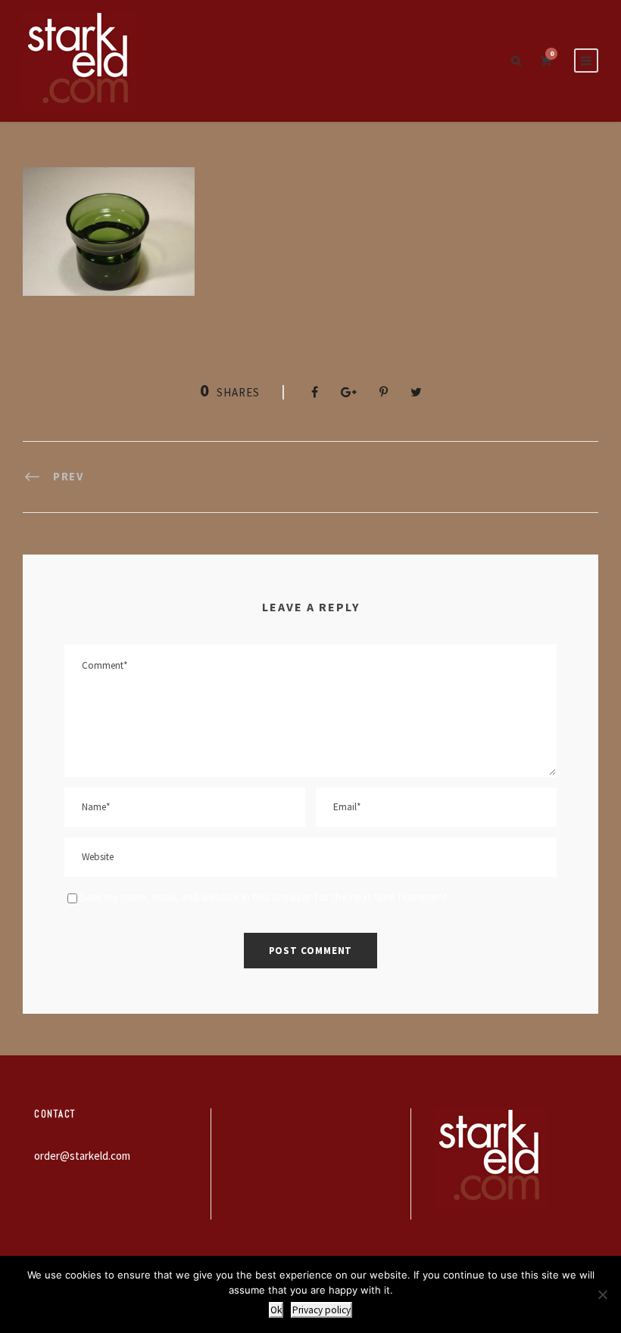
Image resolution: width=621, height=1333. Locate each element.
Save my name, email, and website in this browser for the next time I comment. (265, 897)
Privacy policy (321, 1309)
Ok (276, 1309)
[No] (602, 1294)
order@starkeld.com (82, 1155)
